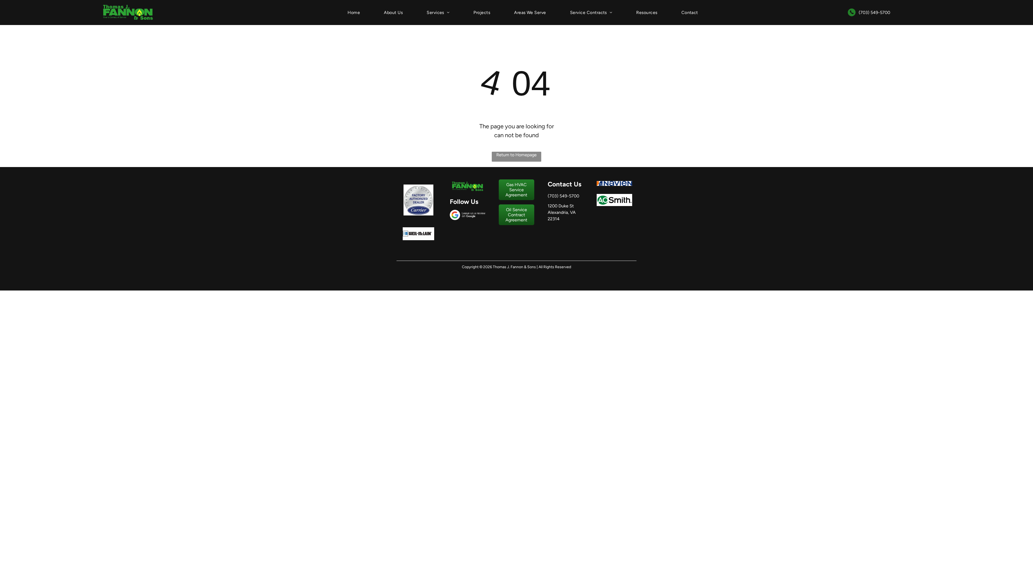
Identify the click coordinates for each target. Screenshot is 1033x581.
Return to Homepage (516, 154)
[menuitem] (353, 12)
